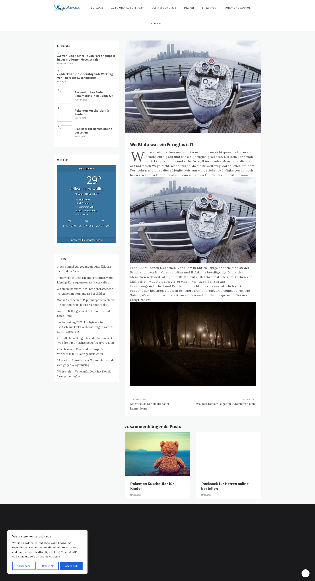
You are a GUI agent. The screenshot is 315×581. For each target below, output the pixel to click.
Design (189, 7)
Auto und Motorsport (127, 7)
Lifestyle (209, 7)
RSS (63, 259)
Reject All (48, 566)
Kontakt (157, 23)
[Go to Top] (306, 573)
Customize (23, 566)
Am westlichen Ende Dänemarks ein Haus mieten (94, 94)
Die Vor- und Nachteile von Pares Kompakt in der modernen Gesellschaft (86, 57)
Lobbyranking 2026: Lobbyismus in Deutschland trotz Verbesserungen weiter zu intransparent (84, 327)
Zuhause (97, 7)
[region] (47, 552)
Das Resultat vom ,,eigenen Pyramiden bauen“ (226, 404)
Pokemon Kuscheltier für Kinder (152, 486)
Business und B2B (164, 7)
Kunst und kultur (237, 7)
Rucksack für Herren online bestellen (225, 486)
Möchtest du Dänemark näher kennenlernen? (149, 406)
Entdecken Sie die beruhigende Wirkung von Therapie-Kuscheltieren (85, 76)
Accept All (71, 566)
